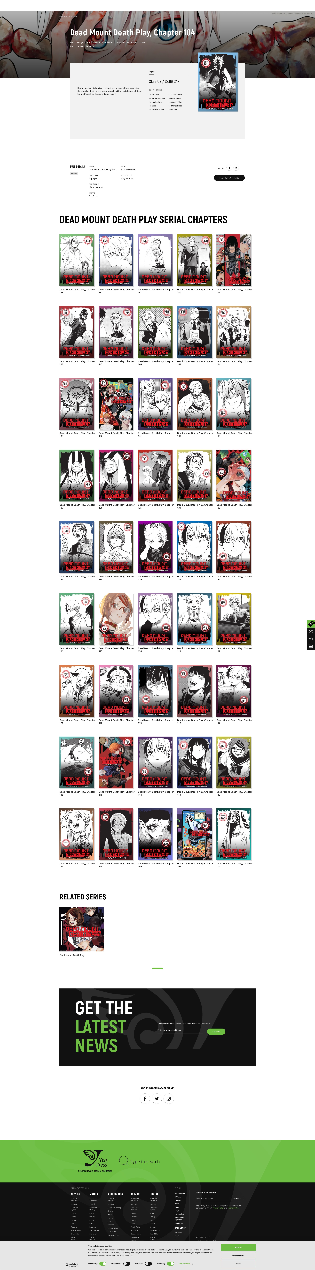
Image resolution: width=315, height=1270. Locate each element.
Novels (75, 1194)
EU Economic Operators (179, 1219)
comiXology (157, 102)
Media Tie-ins (135, 1227)
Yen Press (178, 1232)
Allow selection (238, 1255)
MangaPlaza (176, 106)
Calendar (178, 1200)
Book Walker (176, 98)
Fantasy (74, 173)
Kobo (154, 106)
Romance (74, 1227)
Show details (184, 1264)
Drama (73, 1213)
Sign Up (237, 1198)
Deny (238, 1263)
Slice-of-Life (75, 1234)
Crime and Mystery (74, 1209)
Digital (154, 1194)
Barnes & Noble (158, 98)
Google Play (176, 102)
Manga (93, 1194)
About (177, 1204)
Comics (135, 1194)
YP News (178, 1197)
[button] (157, 968)
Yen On (177, 1236)
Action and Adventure (75, 1199)
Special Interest (73, 1238)
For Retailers (179, 1214)
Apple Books (176, 94)
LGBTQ (73, 1224)
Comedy (74, 1204)
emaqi (174, 109)
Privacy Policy (218, 1208)
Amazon (155, 94)
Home (61, 17)
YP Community (180, 1193)
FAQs (177, 1211)
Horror (73, 1220)
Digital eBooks (71, 17)
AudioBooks (115, 1194)
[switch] (126, 1264)
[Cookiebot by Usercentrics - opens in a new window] (72, 1265)
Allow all (238, 1247)
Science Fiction (76, 1230)
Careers (177, 1207)
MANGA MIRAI (158, 109)
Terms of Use (233, 1208)
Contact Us (179, 1223)
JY (175, 1239)
